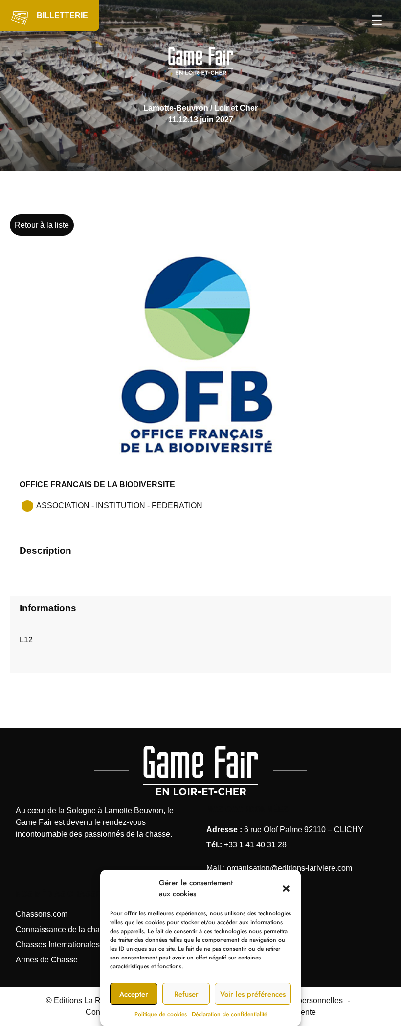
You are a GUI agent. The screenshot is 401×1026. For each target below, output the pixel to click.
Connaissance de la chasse (64, 929)
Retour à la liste (42, 225)
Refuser (186, 994)
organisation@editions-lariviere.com (289, 868)
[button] (286, 888)
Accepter (133, 994)
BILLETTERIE (62, 15)
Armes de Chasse (47, 960)
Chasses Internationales (58, 944)
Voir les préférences (253, 994)
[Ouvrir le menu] (376, 20)
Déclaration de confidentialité (229, 1014)
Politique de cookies (160, 1014)
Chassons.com (41, 914)
